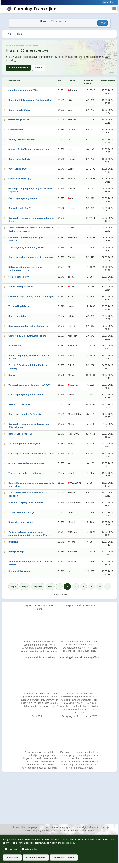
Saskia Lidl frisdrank (19, 404)
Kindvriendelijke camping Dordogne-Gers (30, 100)
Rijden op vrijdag (17, 316)
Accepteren (12, 857)
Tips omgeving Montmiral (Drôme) (26, 247)
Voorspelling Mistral (18, 306)
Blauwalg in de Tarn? (19, 208)
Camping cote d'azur (19, 110)
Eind (50, 586)
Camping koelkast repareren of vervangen (30, 257)
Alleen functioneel (36, 857)
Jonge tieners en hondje (21, 512)
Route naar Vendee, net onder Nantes (28, 326)
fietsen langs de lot (18, 119)
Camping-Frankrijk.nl (36, 9)
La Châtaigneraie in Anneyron (24, 443)
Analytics (12, 849)
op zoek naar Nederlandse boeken (26, 463)
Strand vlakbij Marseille (20, 286)
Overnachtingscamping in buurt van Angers (31, 296)
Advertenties (31, 849)
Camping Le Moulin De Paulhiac (25, 414)
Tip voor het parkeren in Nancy (24, 473)
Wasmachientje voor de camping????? (29, 385)
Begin (13, 586)
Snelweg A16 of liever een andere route (29, 149)
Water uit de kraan (17, 169)
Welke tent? (14, 345)
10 (99, 586)
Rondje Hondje (16, 551)
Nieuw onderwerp (18, 67)
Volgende (37, 586)
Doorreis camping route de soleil (25, 502)
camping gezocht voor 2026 (23, 90)
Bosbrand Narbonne (19, 571)
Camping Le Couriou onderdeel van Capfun (31, 453)
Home (8, 33)
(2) (29, 178)
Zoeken (39, 67)
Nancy (11, 375)
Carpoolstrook (16, 129)
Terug (102, 22)
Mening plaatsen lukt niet (21, 139)
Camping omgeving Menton (23, 198)
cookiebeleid (68, 842)
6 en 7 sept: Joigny (18, 277)
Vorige (25, 586)
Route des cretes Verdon (21, 522)
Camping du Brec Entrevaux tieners (27, 335)
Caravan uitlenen (17, 178)
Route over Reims (17, 434)
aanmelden (108, 2)
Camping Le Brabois (19, 159)
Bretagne (13, 542)
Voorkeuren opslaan (64, 857)
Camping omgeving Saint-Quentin (26, 394)
